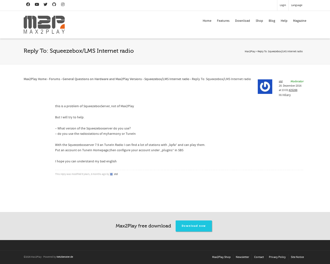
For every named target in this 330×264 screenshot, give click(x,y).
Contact (259, 257)
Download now (194, 226)
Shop (259, 21)
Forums (54, 79)
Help (284, 21)
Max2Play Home (35, 79)
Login (283, 5)
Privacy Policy (277, 257)
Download (242, 21)
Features (223, 21)
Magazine (299, 21)
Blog (272, 21)
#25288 (293, 90)
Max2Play (250, 51)
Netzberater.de (65, 257)
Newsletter (242, 257)
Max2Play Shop (221, 257)
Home (207, 21)
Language (296, 5)
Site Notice (297, 257)
